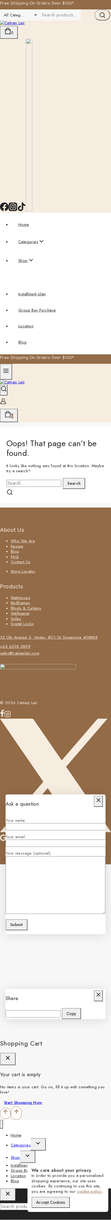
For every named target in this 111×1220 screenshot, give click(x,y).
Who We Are (23, 541)
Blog (22, 342)
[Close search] (8, 1194)
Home (23, 225)
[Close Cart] (8, 1059)
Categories (21, 1145)
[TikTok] (21, 210)
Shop (15, 1157)
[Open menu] (6, 371)
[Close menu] (1, 1124)
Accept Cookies (50, 1202)
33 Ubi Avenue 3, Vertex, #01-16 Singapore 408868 (49, 637)
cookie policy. (90, 1191)
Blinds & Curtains (26, 608)
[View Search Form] (4, 390)
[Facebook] (4, 210)
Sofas (16, 619)
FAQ (15, 557)
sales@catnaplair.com (19, 653)
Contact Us (20, 562)
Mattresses (20, 598)
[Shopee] (29, 210)
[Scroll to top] (5, 1113)
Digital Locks (22, 624)
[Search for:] (34, 483)
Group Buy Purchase (37, 310)
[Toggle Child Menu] (38, 1144)
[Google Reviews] (3, 840)
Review (17, 546)
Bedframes (20, 603)
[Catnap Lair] (12, 23)
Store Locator (23, 571)
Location (25, 326)
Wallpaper (20, 613)
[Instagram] (13, 210)
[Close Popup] (98, 801)
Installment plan (32, 294)
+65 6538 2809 (15, 646)
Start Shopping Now (23, 1103)
